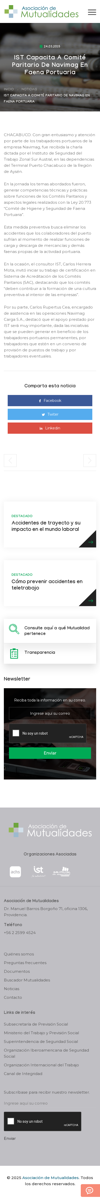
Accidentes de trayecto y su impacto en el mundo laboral (46, 527)
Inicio (9, 90)
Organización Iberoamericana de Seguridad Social (46, 1053)
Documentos (17, 971)
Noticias (29, 90)
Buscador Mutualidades (27, 980)
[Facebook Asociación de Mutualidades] (45, 1192)
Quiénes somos (19, 954)
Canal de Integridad (23, 1073)
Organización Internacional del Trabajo (41, 1065)
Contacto (13, 997)
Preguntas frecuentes (25, 962)
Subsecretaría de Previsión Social (36, 1024)
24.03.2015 (52, 47)
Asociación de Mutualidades (50, 1177)
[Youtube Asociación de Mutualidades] (54, 1192)
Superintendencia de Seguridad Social (41, 1041)
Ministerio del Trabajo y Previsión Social (41, 1032)
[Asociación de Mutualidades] (41, 11)
